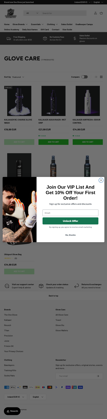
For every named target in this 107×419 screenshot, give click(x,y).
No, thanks (70, 234)
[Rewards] (12, 411)
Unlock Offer (70, 221)
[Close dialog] (101, 180)
